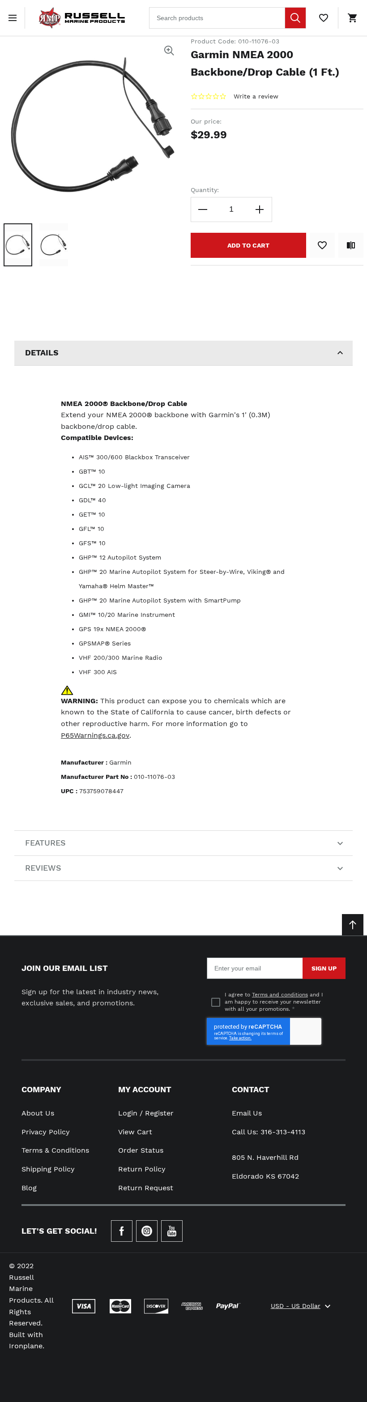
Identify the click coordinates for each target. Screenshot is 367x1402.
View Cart (135, 1132)
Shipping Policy (48, 1169)
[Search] (295, 18)
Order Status (140, 1150)
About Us (37, 1113)
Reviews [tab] (43, 867)
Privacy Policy (45, 1132)
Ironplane (26, 1346)
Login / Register (146, 1113)
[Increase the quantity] (259, 209)
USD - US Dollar (295, 1305)
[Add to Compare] (350, 245)
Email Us (247, 1113)
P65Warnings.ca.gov (95, 735)
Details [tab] (42, 352)
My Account (144, 1089)
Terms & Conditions (55, 1150)
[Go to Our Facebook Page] (121, 1231)
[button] (18, 244)
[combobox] (227, 18)
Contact (250, 1089)
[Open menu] (14, 18)
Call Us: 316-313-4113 (268, 1132)
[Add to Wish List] (322, 245)
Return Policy (142, 1169)
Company (41, 1089)
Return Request (145, 1188)
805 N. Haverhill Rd (265, 1157)
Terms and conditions (280, 995)
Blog (29, 1188)
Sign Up (324, 968)
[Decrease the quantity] (203, 209)
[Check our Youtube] (172, 1231)
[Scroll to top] (352, 925)
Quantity (204, 189)
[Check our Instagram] (147, 1231)
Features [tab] (45, 842)
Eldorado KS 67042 (265, 1176)
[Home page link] (81, 18)
